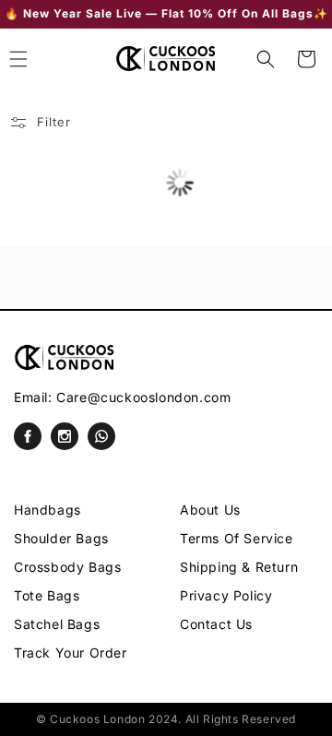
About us (210, 509)
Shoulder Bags (61, 538)
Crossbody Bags (67, 567)
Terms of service (236, 538)
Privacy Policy (226, 595)
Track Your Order (70, 652)
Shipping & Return (239, 567)
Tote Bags (46, 595)
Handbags (47, 509)
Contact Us (216, 624)
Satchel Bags (57, 624)
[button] (265, 59)
